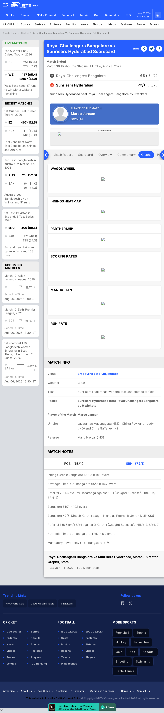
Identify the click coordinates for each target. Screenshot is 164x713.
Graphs (146, 155)
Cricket (10, 15)
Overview (105, 155)
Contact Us (143, 691)
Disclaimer (62, 691)
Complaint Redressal (102, 691)
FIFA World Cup (15, 603)
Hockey (121, 642)
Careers (126, 691)
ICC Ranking (39, 663)
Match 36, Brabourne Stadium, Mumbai (74, 66)
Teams (141, 24)
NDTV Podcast (46, 15)
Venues (11, 663)
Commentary (126, 155)
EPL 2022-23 (94, 631)
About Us (26, 691)
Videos (111, 24)
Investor (79, 691)
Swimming (143, 661)
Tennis (83, 15)
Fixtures (55, 24)
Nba (132, 652)
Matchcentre (69, 663)
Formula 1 (67, 15)
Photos (97, 24)
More (154, 24)
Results (71, 24)
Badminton (112, 15)
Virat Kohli (67, 603)
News (84, 24)
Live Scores (14, 631)
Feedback (44, 691)
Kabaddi (148, 652)
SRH (135, 464)
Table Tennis (125, 671)
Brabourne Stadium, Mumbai (98, 374)
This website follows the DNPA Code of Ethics (53, 698)
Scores (25, 24)
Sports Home (10, 33)
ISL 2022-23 (69, 631)
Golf (96, 15)
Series (39, 24)
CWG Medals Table (42, 603)
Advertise (9, 691)
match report (63, 155)
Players (36, 657)
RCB (74, 464)
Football (26, 15)
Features (126, 24)
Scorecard (85, 155)
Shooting (122, 661)
